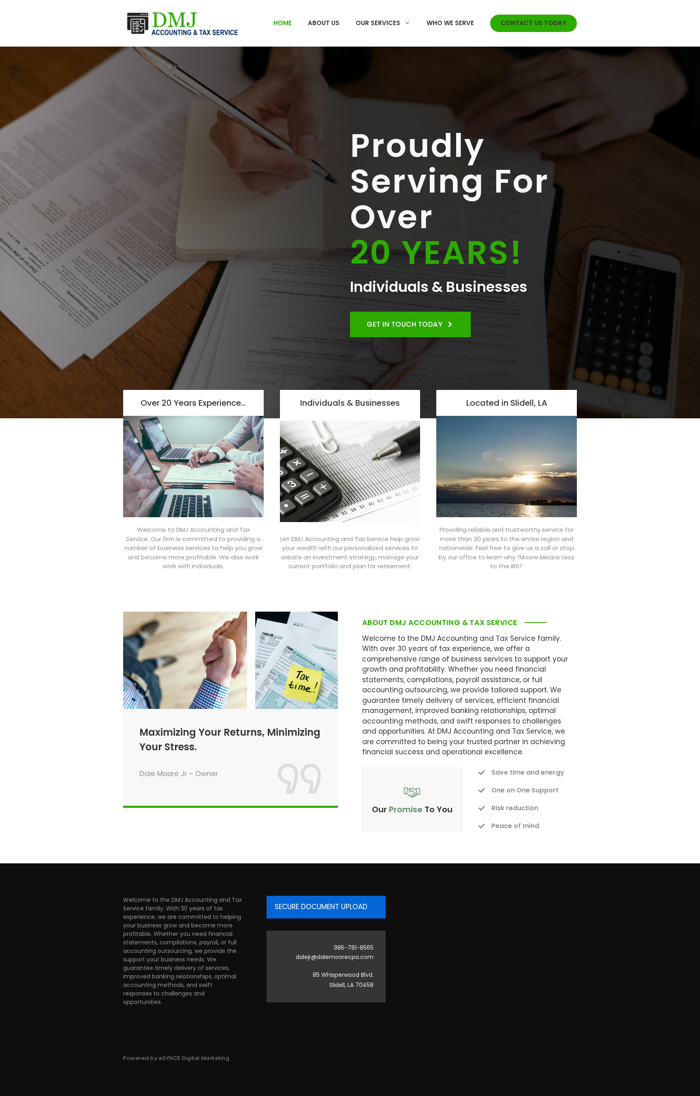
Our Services (378, 23)
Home (282, 23)
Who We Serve (450, 23)
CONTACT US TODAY (533, 23)
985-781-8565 (353, 948)
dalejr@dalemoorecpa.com (334, 957)
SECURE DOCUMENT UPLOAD (321, 907)
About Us (323, 23)
